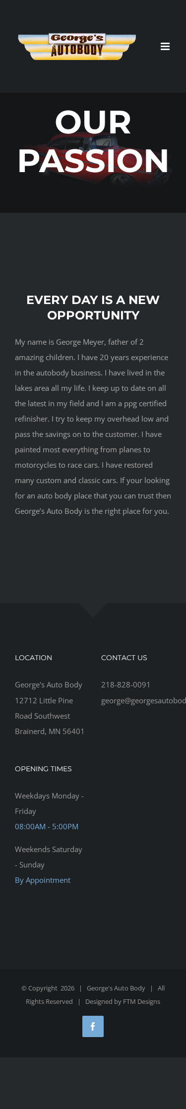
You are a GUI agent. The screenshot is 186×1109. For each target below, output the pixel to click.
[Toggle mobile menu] (166, 46)
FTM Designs (141, 1001)
